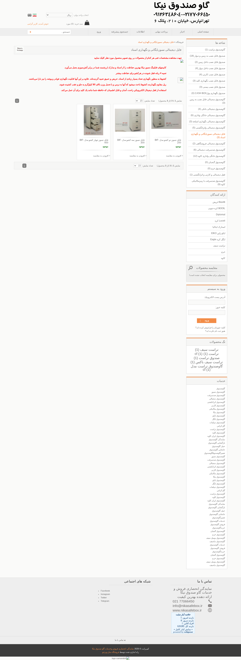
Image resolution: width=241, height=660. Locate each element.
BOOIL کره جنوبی (216, 208)
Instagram (105, 594)
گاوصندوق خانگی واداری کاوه (209, 156)
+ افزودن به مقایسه (174, 156)
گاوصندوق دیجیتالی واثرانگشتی (208, 127)
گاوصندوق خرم (216, 168)
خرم (223, 252)
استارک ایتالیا (219, 227)
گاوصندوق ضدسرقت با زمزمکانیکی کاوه (208, 183)
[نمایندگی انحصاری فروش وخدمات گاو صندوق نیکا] (181, 2)
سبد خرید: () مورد (74, 24)
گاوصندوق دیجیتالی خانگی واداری (208, 115)
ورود (99, 31)
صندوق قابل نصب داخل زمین (210, 62)
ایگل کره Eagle (217, 239)
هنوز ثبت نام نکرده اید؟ (215, 331)
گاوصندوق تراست (215, 49)
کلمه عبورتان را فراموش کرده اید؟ (210, 327)
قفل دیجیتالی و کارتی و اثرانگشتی (207, 174)
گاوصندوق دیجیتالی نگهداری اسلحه (207, 121)
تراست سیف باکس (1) (207, 362)
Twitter (104, 597)
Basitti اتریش (219, 202)
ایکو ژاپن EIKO (218, 233)
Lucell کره (220, 220)
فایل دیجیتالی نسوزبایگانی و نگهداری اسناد (208, 136)
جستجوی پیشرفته (119, 31)
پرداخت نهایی (161, 31)
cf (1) (198, 354)
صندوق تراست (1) (207, 358)
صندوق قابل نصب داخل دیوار (210, 68)
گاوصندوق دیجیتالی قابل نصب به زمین (207, 101)
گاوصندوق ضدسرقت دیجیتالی (209, 149)
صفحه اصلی (203, 31)
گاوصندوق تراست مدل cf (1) (207, 368)
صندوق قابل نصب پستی (212, 87)
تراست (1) (211, 354)
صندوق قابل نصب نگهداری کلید (209, 80)
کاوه (223, 258)
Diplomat (220, 214)
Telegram (105, 601)
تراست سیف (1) (206, 350)
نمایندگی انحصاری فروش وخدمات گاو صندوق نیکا (113, 649)
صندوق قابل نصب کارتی (212, 74)
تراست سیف (219, 245)
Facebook (105, 591)
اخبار (182, 31)
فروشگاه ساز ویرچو (110, 652)
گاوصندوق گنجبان (215, 162)
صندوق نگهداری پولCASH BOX (208, 93)
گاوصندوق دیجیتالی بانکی (211, 109)
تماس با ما (119, 640)
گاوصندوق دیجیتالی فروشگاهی (209, 143)
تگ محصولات (217, 341)
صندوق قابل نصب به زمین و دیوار (207, 56)
